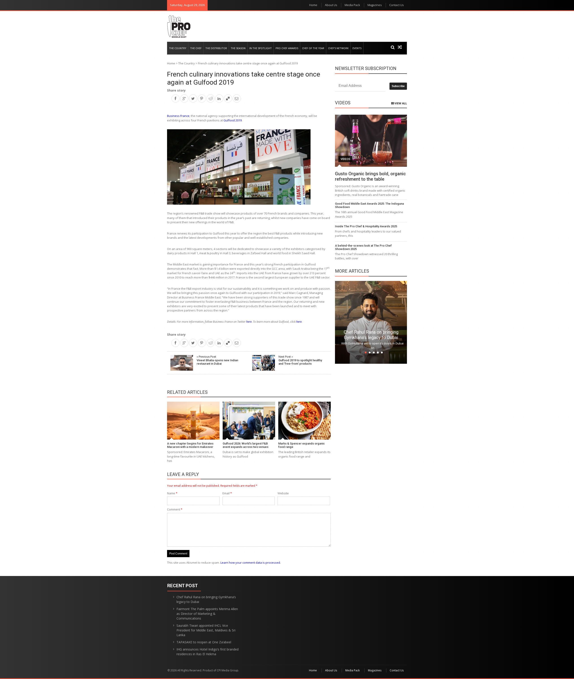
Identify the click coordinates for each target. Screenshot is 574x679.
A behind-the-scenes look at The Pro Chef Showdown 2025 (363, 247)
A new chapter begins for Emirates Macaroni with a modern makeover (190, 445)
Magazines (374, 5)
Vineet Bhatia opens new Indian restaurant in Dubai (217, 360)
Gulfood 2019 (233, 120)
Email (227, 493)
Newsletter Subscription (365, 68)
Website (283, 493)
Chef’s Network (338, 48)
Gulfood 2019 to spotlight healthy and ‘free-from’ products (300, 360)
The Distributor (216, 48)
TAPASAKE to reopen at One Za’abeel (203, 642)
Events (356, 48)
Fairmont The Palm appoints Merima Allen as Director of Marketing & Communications (207, 613)
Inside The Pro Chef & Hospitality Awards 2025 (366, 226)
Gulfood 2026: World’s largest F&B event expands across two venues (245, 445)
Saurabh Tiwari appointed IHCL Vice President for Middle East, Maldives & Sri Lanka (205, 630)
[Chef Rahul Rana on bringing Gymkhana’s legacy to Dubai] (371, 322)
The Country (177, 48)
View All (400, 103)
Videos (345, 159)
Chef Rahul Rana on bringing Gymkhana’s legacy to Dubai (371, 334)
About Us (331, 5)
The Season (238, 48)
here (249, 322)
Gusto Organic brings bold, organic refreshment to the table (370, 176)
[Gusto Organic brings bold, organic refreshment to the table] (371, 141)
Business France (178, 116)
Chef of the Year (313, 48)
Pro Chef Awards (287, 48)
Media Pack (352, 5)
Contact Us (396, 5)
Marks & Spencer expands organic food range (301, 445)
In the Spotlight (260, 48)
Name (172, 493)
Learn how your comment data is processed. (250, 563)
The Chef (196, 48)
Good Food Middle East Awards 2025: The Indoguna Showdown (369, 205)
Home (313, 5)
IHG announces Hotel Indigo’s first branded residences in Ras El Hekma (207, 651)
